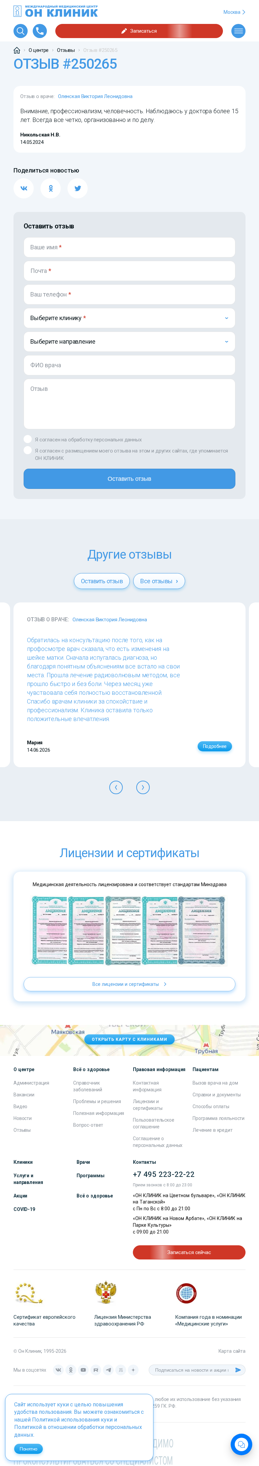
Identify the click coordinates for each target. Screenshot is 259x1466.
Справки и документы (217, 1094)
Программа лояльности (218, 1118)
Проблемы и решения (97, 1101)
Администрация (31, 1083)
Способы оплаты (211, 1106)
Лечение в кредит (213, 1130)
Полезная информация (98, 1113)
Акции (20, 1195)
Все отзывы (157, 581)
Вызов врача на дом (215, 1083)
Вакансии (23, 1094)
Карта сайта (232, 1351)
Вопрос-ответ (88, 1125)
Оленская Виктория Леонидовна (95, 96)
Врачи (83, 1162)
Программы (91, 1175)
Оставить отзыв (129, 478)
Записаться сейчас (189, 1252)
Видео (20, 1106)
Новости (22, 1118)
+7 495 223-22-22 (164, 1174)
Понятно (28, 1449)
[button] (116, 787)
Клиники (23, 1162)
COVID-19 (24, 1209)
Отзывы (22, 1130)
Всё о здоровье (95, 1195)
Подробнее (215, 746)
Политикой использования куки (72, 1419)
